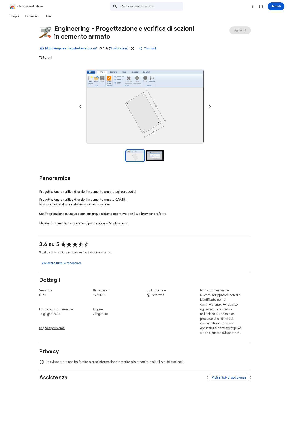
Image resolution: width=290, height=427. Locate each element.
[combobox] (152, 6)
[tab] (14, 16)
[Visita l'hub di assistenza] (229, 377)
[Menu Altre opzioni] (253, 6)
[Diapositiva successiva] (210, 107)
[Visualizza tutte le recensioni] (61, 263)
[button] (261, 6)
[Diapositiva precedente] (80, 107)
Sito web (158, 295)
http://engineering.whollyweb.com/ (71, 48)
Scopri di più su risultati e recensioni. (86, 252)
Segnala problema (52, 328)
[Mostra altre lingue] (106, 314)
